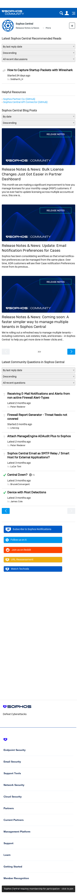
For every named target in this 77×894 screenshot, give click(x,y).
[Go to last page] (39, 352)
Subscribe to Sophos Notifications (32, 529)
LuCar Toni (15, 466)
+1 (33, 475)
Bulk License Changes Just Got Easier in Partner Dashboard (33, 174)
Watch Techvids (20, 568)
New (72, 26)
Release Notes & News (27, 27)
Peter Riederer (17, 406)
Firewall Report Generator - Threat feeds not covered (37, 417)
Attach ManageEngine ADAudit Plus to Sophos (39, 436)
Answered (4, 475)
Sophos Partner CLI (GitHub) (19, 99)
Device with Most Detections (26, 492)
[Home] (17, 12)
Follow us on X (19, 539)
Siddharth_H (16, 79)
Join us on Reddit (21, 549)
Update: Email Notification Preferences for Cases (34, 248)
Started (18, 75)
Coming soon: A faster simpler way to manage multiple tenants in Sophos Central (35, 321)
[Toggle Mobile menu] (72, 13)
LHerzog (14, 427)
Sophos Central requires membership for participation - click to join (38, 888)
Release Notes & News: (22, 169)
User (67, 13)
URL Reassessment (22, 559)
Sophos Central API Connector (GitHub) (25, 102)
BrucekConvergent (20, 484)
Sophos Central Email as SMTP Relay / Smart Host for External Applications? (38, 455)
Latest (19, 403)
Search (61, 13)
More (48, 27)
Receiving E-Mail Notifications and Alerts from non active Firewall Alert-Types (38, 395)
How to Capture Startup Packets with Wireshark (40, 70)
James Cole (16, 501)
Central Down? (17, 475)
